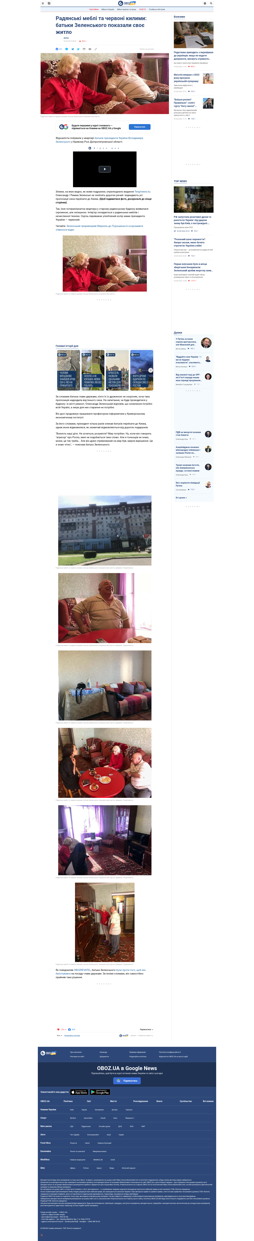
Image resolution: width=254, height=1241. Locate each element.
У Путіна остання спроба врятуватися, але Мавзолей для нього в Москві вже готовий (186, 342)
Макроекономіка (99, 1151)
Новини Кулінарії (104, 1143)
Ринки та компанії (77, 1151)
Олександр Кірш (182, 439)
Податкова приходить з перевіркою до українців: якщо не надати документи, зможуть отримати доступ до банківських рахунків (193, 55)
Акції (109, 1135)
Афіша (72, 1168)
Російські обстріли (157, 9)
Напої (87, 1143)
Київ (72, 1110)
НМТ (143, 1126)
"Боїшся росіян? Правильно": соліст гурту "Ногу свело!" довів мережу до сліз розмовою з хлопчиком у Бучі (187, 103)
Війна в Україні (107, 9)
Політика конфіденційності (170, 1052)
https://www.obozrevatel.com (128, 1180)
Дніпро (66, 38)
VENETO (142, 9)
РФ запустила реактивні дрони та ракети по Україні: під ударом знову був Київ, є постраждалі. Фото (192, 220)
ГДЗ (71, 1126)
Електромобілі (93, 1135)
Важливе (179, 16)
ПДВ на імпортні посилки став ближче (188, 433)
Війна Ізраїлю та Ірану (126, 9)
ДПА (120, 1126)
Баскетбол (88, 1118)
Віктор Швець (181, 349)
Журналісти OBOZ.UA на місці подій (173, 1057)
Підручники (86, 1126)
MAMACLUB (98, 1160)
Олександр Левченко (183, 457)
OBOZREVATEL (82, 970)
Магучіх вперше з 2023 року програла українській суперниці (186, 78)
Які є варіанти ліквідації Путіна (188, 484)
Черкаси (129, 1110)
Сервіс (121, 1135)
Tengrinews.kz (142, 191)
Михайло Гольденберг (184, 384)
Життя (113, 1101)
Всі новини (208, 1101)
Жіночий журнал (128, 1168)
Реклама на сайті (77, 1057)
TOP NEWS (180, 181)
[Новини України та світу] (123, 1036)
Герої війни (94, 9)
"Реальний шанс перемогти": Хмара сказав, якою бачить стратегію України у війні (190, 242)
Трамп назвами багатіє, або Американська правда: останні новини (187, 468)
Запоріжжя (99, 1110)
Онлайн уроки (104, 1126)
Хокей (103, 1118)
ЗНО (131, 1126)
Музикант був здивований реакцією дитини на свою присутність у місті (185, 112)
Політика (68, 1101)
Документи (104, 1057)
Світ (89, 1101)
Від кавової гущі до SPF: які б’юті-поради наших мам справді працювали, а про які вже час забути (188, 377)
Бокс (115, 1118)
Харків (84, 1110)
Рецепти (73, 1143)
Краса (99, 1168)
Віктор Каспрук (181, 367)
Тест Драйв (74, 1135)
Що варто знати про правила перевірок (191, 63)
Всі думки (180, 497)
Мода (112, 1168)
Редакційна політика (72, 1035)
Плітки (86, 1168)
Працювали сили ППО (183, 227)
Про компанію (76, 1052)
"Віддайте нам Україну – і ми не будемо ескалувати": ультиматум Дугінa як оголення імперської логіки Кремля (189, 360)
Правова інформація (137, 1052)
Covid (113, 1160)
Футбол (73, 1118)
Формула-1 (129, 1118)
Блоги (159, 1101)
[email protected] (71, 1221)
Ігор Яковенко (181, 490)
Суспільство (186, 1101)
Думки (178, 332)
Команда (103, 1052)
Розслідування (140, 1101)
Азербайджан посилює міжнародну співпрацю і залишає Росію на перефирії (188, 450)
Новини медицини (77, 1160)
